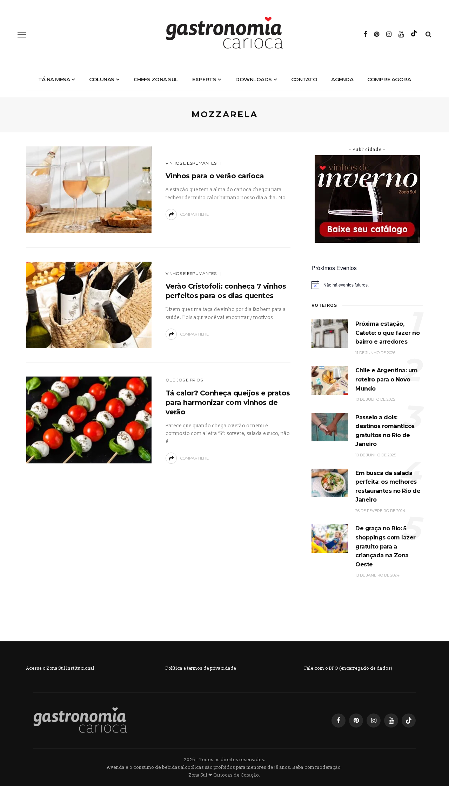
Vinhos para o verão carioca (215, 176)
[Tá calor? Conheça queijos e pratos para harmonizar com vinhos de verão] (89, 419)
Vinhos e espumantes (191, 163)
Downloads (253, 79)
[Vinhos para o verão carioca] (89, 189)
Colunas (101, 79)
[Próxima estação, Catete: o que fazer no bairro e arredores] (329, 333)
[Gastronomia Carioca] (80, 720)
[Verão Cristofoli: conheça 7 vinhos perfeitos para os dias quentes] (89, 304)
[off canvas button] (22, 34)
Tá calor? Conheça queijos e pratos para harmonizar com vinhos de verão (228, 402)
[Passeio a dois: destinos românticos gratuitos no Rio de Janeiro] (329, 426)
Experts (204, 79)
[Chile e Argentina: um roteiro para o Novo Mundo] (329, 380)
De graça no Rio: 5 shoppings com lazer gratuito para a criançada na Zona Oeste (385, 546)
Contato (304, 79)
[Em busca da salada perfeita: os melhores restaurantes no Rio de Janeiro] (329, 482)
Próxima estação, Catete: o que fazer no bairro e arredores (387, 332)
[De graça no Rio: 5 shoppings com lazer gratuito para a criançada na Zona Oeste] (329, 538)
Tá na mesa (54, 79)
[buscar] (428, 34)
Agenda (342, 79)
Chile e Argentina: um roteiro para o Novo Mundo (386, 379)
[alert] (367, 285)
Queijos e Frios (184, 379)
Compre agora (389, 79)
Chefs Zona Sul (156, 79)
